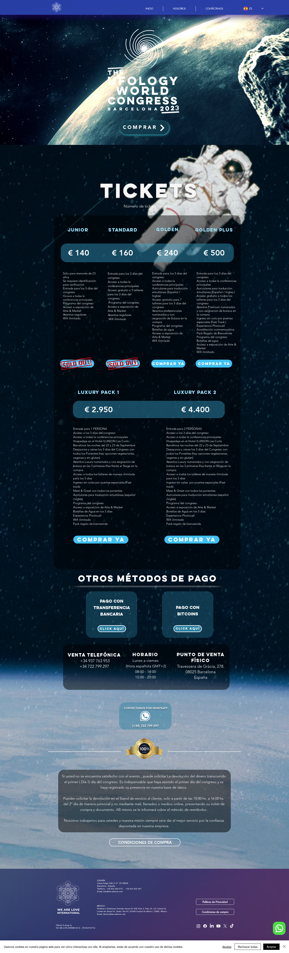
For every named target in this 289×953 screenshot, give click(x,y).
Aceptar (271, 947)
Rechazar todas (248, 947)
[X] (225, 926)
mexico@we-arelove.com (114, 914)
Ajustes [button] (226, 947)
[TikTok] (231, 926)
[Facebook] (205, 926)
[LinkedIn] (211, 926)
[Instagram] (198, 926)
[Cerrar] (284, 947)
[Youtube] (218, 926)
